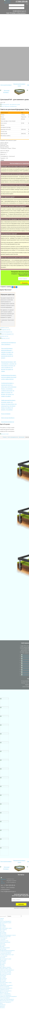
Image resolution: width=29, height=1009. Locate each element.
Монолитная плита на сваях (7, 1000)
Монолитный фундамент (7, 362)
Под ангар (2, 943)
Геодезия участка (4, 327)
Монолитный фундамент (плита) (8, 935)
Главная (2, 918)
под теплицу (9, 394)
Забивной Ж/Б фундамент (6, 985)
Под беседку (3, 975)
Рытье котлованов (5, 413)
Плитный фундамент (5, 997)
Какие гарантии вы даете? (7, 197)
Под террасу (3, 984)
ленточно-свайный (5, 377)
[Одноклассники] (14, 287)
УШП (15, 362)
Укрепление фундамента (6, 988)
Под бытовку (3, 960)
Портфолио (2, 1004)
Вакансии (2, 1006)
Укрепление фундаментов (7, 421)
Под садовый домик (5, 947)
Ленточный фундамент (6, 85)
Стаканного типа (4, 940)
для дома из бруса (9, 404)
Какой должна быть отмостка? (9, 233)
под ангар (10, 365)
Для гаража (3, 926)
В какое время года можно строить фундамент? (13, 206)
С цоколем (2, 939)
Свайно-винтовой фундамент (8, 400)
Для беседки (3, 933)
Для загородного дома (5, 922)
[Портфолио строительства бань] (4, 702)
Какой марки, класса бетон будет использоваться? (14, 166)
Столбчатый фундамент (7, 383)
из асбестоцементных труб (7, 954)
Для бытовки (3, 979)
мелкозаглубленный (6, 350)
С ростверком (3, 938)
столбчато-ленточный (6, 390)
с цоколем (11, 363)
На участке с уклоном (5, 971)
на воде (8, 402)
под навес (8, 352)
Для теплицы (3, 932)
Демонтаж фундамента (5, 991)
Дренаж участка (4, 336)
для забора (8, 396)
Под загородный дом (5, 942)
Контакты (2, 1007)
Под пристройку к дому (5, 968)
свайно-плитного (9, 379)
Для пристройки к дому (6, 928)
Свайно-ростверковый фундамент (8, 996)
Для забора (3, 925)
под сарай (8, 369)
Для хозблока (3, 929)
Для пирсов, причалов (5, 974)
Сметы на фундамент (5, 993)
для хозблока (9, 409)
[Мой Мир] (16, 287)
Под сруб (2, 931)
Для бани (2, 924)
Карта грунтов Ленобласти (7, 417)
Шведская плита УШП (5, 936)
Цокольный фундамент (5, 1002)
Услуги (1, 920)
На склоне (2, 957)
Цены (1, 1003)
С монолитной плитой (5, 953)
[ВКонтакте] (12, 287)
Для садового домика (5, 967)
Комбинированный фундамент (8, 375)
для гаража (9, 354)
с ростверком (4, 363)
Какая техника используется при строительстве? (14, 185)
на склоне (7, 392)
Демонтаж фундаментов (6, 332)
